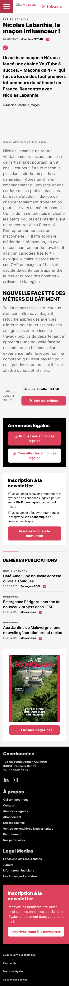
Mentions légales (13, 971)
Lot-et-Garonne (15, 18)
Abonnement (12, 817)
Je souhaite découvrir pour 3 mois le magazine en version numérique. (33, 517)
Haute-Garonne (15, 570)
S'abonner (54, 6)
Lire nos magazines (37, 730)
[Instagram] (15, 780)
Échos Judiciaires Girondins (22, 859)
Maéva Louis (28, 611)
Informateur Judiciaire (18, 870)
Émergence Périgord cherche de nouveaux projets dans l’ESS (31, 604)
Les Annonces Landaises (20, 876)
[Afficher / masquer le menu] (6, 6)
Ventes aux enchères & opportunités (28, 828)
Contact (8, 805)
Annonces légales (15, 811)
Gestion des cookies (15, 979)
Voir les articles (46, 401)
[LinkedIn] (6, 780)
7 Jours (8, 865)
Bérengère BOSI (30, 586)
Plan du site (10, 963)
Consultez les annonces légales (36, 455)
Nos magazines (14, 822)
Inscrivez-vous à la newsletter (34, 533)
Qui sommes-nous (15, 799)
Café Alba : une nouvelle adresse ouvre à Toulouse (32, 578)
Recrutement (12, 834)
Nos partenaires (14, 840)
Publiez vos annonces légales (36, 438)
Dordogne (11, 596)
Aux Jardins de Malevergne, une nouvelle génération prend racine (32, 630)
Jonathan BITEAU (32, 39)
